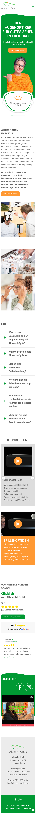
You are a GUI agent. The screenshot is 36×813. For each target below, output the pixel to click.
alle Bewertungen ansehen (13, 617)
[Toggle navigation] (32, 5)
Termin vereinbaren (17, 50)
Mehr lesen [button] (9, 657)
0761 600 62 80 (21, 780)
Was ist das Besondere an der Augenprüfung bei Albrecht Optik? (18, 338)
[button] (12, 116)
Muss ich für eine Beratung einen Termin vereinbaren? (20, 419)
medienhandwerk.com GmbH (18, 808)
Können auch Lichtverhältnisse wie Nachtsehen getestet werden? (20, 401)
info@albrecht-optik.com (18, 783)
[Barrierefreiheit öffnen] (33, 810)
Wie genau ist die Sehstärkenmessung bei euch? (20, 383)
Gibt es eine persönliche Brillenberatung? (17, 368)
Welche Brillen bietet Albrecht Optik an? (20, 353)
